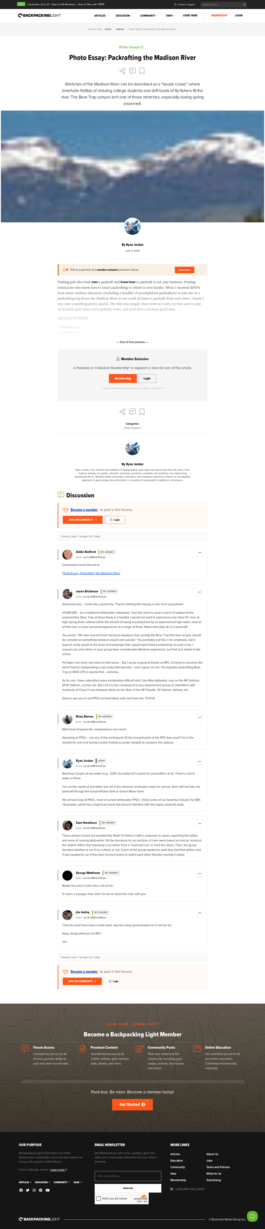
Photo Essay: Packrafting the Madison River (91, 573)
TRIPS (169, 15)
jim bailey (83, 912)
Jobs (209, 1160)
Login (238, 15)
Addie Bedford (86, 552)
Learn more (184, 269)
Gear (77, 1182)
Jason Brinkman (87, 591)
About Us (212, 1154)
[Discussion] (132, 71)
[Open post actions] (200, 553)
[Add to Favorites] (142, 71)
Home (108, 29)
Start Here (190, 15)
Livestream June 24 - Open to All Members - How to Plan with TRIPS (65, 4)
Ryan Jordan (84, 760)
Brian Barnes (85, 716)
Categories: (132, 424)
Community (147, 15)
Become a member (84, 510)
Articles (99, 15)
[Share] (122, 71)
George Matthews (88, 873)
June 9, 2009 (132, 250)
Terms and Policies (218, 1167)
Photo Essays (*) (132, 427)
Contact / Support (186, 4)
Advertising (213, 1180)
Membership (219, 15)
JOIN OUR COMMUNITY (81, 519)
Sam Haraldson (86, 823)
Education (123, 15)
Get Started (130, 1104)
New (21, 4)
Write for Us (213, 1173)
